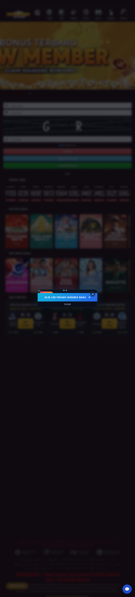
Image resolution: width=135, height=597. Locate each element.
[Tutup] (92, 294)
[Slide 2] (68, 290)
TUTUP (67, 304)
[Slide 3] (71, 290)
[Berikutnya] (93, 291)
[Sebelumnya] (42, 291)
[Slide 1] (65, 290)
